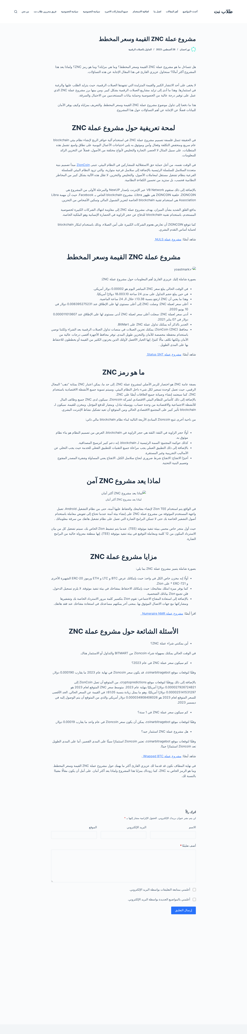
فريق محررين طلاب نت (45, 11)
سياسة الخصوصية (91, 11)
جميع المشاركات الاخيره (116, 11)
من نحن (25, 11)
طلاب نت (223, 11)
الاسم (192, 827)
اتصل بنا (157, 11)
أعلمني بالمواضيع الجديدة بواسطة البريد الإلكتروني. (159, 899)
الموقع (93, 827)
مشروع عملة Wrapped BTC (161, 756)
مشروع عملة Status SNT (163, 354)
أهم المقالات (172, 11)
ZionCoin (83, 165)
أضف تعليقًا (188, 845)
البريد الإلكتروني (136, 827)
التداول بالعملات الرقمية (140, 49)
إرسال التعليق (183, 910)
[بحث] (15, 11)
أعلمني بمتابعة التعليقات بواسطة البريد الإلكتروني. (159, 889)
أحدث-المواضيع (190, 11)
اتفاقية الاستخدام (141, 11)
